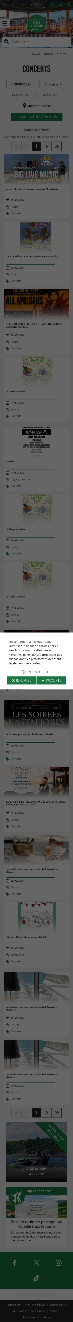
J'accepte (53, 680)
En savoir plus (39, 672)
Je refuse (23, 680)
